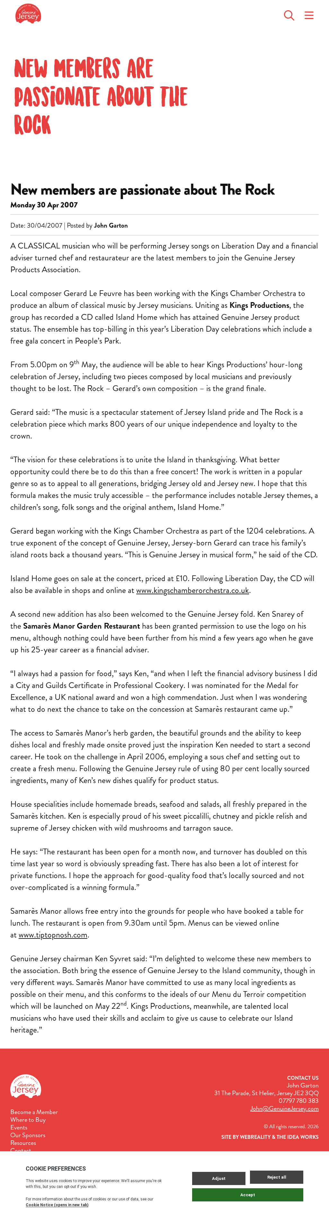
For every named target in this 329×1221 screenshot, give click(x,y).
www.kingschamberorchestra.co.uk (192, 590)
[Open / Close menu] (309, 13)
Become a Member (34, 1112)
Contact (20, 1151)
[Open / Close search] (289, 13)
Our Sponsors (27, 1135)
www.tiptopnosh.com (53, 935)
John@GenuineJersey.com (284, 1108)
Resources (23, 1143)
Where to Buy (28, 1120)
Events (18, 1127)
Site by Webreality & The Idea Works (270, 1137)
